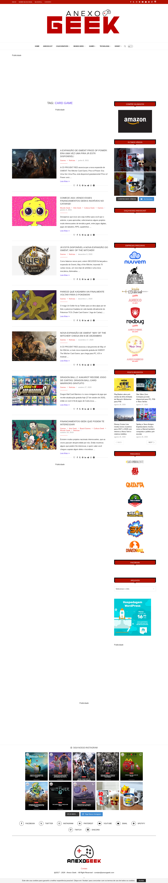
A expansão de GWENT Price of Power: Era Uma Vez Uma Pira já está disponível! (83, 153)
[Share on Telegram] (94, 185)
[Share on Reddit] (88, 185)
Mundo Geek (79, 46)
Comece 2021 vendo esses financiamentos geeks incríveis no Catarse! (82, 201)
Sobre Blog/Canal (25, 2)
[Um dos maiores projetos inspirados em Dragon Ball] (36, 796)
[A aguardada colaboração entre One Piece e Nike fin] (84, 796)
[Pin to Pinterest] (82, 185)
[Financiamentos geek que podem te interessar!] (34, 435)
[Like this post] (74, 185)
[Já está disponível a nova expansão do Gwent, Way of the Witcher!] (34, 260)
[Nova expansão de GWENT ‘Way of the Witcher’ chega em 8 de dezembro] (34, 346)
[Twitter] (133, 2)
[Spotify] (149, 2)
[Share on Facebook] (77, 185)
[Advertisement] (84, 74)
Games (91, 46)
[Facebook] (130, 2)
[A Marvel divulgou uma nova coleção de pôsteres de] (108, 766)
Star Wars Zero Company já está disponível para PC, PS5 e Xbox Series (145, 398)
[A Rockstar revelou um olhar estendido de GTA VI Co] (60, 766)
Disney (117, 46)
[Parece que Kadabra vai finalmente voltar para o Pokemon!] (34, 305)
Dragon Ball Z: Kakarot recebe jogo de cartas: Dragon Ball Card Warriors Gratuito (83, 380)
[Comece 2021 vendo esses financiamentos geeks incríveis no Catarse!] (34, 211)
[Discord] (155, 2)
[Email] (146, 2)
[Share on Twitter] (80, 185)
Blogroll (38, 2)
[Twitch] (152, 2)
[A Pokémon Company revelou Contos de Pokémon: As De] (36, 766)
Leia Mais (64, 181)
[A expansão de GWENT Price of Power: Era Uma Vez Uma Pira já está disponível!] (34, 164)
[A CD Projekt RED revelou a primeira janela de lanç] (60, 796)
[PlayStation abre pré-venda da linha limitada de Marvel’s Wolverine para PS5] (124, 384)
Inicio (14, 2)
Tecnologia (104, 46)
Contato (48, 2)
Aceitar (141, 881)
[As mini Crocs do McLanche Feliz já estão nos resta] (131, 766)
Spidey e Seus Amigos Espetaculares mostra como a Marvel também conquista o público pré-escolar (145, 429)
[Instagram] (136, 2)
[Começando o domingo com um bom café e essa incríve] (108, 796)
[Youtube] (142, 2)
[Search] (125, 46)
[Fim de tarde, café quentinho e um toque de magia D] (131, 796)
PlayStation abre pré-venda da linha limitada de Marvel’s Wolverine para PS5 (123, 398)
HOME (37, 46)
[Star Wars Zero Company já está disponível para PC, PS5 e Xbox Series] (146, 384)
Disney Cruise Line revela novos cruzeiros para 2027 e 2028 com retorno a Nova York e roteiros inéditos (123, 429)
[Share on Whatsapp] (91, 185)
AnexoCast (47, 46)
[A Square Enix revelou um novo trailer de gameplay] (84, 766)
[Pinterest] (139, 2)
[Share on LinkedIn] (85, 185)
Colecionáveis (62, 46)
